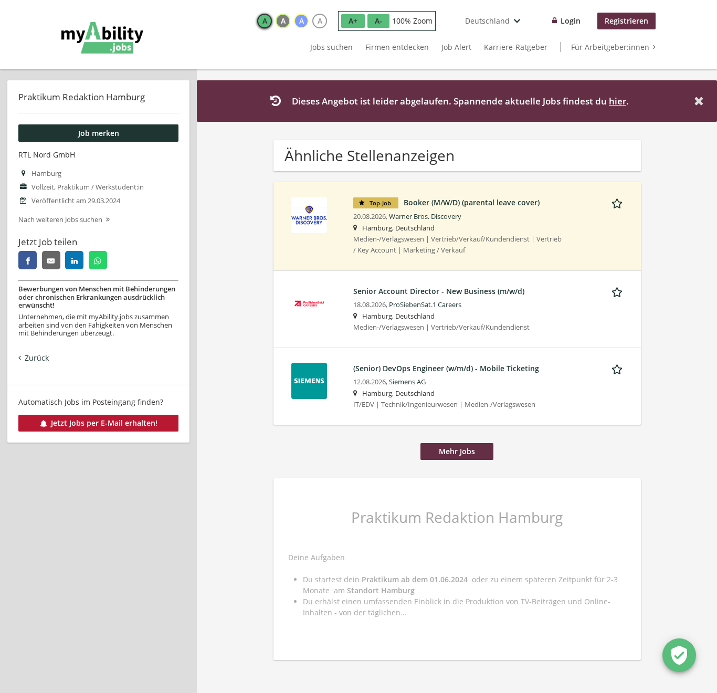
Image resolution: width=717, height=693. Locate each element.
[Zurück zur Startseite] (102, 38)
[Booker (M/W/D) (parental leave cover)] (309, 214)
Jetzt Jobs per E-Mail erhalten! (104, 423)
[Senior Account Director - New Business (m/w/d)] (309, 303)
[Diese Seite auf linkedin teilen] (74, 260)
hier (617, 101)
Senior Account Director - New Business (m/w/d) (438, 291)
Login (571, 21)
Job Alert (456, 47)
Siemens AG (407, 381)
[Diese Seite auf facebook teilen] (27, 260)
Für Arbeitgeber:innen (610, 47)
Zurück (37, 358)
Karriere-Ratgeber (515, 47)
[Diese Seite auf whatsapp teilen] (98, 260)
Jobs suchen (331, 47)
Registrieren (626, 21)
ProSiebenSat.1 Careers (425, 304)
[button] (701, 101)
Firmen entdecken (397, 47)
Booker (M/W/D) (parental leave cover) (472, 202)
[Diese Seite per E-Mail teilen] (51, 260)
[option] (264, 21)
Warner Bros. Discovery (425, 216)
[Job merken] (618, 202)
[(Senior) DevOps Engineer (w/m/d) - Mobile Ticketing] (309, 380)
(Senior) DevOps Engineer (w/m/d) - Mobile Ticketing (446, 368)
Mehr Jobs (457, 451)
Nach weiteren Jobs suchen (60, 219)
